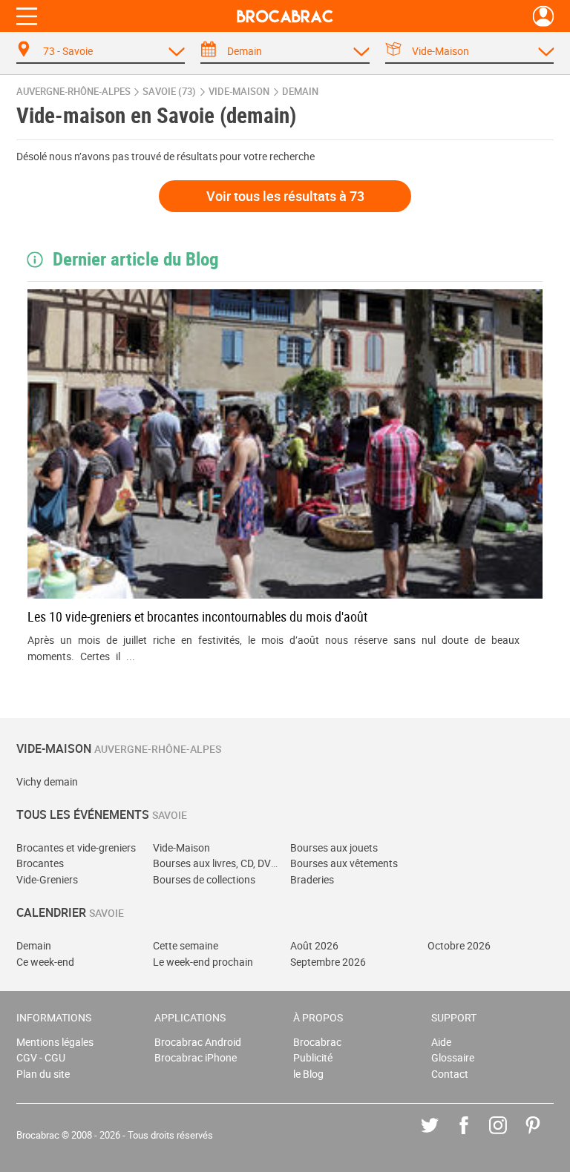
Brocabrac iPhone (195, 1057)
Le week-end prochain (203, 962)
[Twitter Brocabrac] (440, 1136)
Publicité (312, 1057)
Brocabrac (317, 1042)
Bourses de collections (204, 879)
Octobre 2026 (459, 945)
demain (300, 91)
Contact (449, 1074)
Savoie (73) (169, 91)
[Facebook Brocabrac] (474, 1136)
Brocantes (40, 863)
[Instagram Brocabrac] (509, 1136)
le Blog (308, 1074)
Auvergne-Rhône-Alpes (73, 91)
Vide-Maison (181, 847)
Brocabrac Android (197, 1042)
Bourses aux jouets (334, 847)
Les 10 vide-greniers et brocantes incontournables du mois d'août (197, 616)
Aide (441, 1042)
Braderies (312, 879)
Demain (33, 945)
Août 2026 (314, 945)
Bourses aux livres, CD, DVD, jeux (216, 863)
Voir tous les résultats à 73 (285, 196)
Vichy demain (47, 781)
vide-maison (239, 91)
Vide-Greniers (47, 879)
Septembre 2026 (328, 962)
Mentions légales (55, 1042)
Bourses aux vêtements (344, 863)
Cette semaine (185, 945)
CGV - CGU (40, 1057)
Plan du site (43, 1074)
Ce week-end (45, 962)
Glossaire (452, 1057)
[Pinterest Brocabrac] (543, 1136)
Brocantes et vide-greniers (76, 847)
